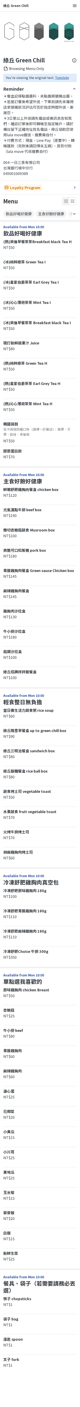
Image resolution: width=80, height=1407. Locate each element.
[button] (72, 201)
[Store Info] (74, 60)
